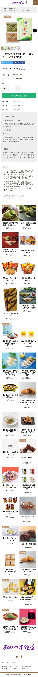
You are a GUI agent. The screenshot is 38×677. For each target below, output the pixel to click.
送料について (6, 668)
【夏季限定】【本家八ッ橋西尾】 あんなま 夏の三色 (10, 343)
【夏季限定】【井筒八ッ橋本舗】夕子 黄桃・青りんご (10, 373)
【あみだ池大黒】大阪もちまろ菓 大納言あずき (28, 402)
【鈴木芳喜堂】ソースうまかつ (28, 517)
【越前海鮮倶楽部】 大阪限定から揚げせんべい (28, 599)
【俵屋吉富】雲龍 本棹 (28, 544)
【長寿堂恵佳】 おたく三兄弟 (28, 251)
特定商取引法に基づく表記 (10, 666)
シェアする (19, 62)
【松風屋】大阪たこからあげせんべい (10, 486)
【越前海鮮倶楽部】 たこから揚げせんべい (28, 628)
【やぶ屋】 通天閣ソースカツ (10, 314)
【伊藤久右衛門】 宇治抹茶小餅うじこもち (10, 224)
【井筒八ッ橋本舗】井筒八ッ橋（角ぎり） (28, 431)
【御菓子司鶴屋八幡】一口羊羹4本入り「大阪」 (28, 487)
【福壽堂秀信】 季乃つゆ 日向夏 (28, 342)
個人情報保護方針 (27, 666)
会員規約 (16, 668)
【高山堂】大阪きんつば (28, 458)
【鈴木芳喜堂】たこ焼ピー (10, 513)
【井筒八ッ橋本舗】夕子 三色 (10, 431)
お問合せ (25, 668)
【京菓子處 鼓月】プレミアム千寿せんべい (10, 570)
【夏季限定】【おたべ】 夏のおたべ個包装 (28, 307)
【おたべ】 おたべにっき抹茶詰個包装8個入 (10, 251)
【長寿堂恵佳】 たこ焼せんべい (28, 279)
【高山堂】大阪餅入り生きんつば (10, 453)
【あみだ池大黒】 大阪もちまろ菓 (28, 570)
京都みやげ (12, 9)
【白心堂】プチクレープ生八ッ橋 (10, 539)
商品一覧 (16, 109)
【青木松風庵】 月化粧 (10, 597)
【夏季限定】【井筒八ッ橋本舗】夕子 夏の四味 (28, 373)
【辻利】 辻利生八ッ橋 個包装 (28, 224)
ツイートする (8, 62)
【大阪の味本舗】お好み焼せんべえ (10, 396)
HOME (5, 9)
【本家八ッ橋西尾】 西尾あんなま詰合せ (10, 628)
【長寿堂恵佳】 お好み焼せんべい (10, 279)
